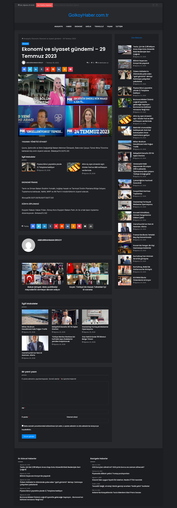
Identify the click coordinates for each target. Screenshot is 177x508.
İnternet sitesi (72, 417)
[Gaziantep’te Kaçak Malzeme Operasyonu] (95, 317)
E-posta (25, 417)
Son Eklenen (136, 38)
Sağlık (88, 26)
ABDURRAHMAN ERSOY (34, 63)
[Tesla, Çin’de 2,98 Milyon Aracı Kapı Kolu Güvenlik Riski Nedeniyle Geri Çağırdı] (124, 49)
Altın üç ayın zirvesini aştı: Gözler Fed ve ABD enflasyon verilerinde (94, 167)
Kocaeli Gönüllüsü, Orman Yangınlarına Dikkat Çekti (142, 215)
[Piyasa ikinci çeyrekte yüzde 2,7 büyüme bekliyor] (28, 167)
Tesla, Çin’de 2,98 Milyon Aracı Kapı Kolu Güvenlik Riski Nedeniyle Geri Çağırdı (144, 50)
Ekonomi (78, 26)
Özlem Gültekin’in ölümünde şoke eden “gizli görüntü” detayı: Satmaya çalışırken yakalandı (88, 5)
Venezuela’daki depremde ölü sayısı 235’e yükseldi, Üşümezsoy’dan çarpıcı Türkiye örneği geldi (143, 169)
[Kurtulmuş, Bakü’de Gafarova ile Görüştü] (124, 270)
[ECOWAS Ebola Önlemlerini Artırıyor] (124, 280)
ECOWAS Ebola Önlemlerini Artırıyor (142, 278)
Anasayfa (58, 26)
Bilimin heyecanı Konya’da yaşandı (141, 61)
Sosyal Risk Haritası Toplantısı (141, 192)
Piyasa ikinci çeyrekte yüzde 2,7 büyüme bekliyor (142, 90)
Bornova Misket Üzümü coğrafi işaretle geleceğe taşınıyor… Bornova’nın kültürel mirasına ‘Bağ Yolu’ (143, 104)
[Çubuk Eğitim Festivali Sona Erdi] (124, 183)
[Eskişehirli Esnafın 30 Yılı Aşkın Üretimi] (65, 317)
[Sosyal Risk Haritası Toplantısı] (124, 194)
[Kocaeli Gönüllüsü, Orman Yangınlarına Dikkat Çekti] (124, 215)
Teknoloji (99, 26)
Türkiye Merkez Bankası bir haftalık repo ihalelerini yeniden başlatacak (63, 339)
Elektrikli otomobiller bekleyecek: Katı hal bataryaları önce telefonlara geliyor (142, 131)
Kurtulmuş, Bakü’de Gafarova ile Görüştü (142, 268)
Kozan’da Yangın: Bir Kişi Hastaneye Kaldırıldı (143, 246)
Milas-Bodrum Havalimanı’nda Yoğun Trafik (34, 328)
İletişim (119, 26)
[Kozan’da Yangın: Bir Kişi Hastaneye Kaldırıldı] (124, 248)
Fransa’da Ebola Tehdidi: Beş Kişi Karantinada (144, 236)
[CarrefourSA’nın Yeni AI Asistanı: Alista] (35, 343)
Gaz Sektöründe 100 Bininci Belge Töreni (94, 338)
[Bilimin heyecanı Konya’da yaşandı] (124, 63)
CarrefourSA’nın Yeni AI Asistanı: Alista (32, 354)
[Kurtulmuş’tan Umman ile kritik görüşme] (124, 259)
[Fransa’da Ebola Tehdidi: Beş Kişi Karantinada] (124, 238)
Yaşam (109, 26)
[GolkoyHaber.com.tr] (88, 15)
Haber (68, 26)
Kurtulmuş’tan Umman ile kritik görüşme (143, 257)
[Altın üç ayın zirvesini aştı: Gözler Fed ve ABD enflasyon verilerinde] (73, 167)
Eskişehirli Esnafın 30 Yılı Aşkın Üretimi (65, 328)
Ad (23, 408)
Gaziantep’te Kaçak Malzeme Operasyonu (95, 328)
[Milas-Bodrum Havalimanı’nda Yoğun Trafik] (35, 317)
